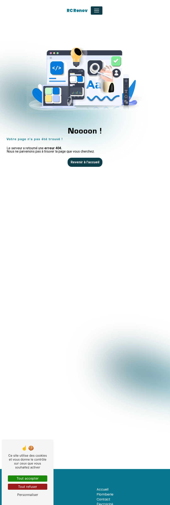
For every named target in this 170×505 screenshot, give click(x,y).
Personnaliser (27, 495)
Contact (103, 499)
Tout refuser (27, 487)
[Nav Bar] (96, 10)
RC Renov (77, 10)
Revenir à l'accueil (85, 162)
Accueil (102, 489)
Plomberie (105, 494)
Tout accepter (28, 478)
